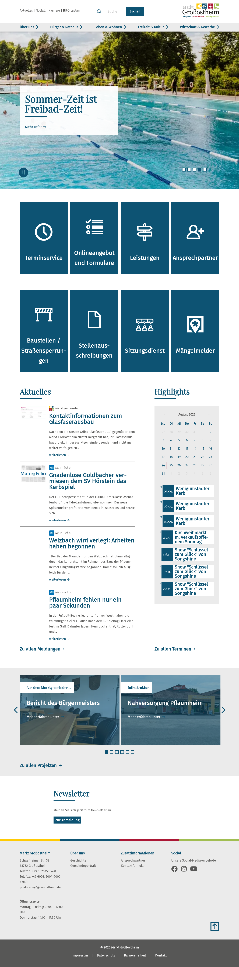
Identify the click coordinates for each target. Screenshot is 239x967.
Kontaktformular (133, 866)
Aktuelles (26, 10)
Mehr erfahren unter (43, 717)
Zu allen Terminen (172, 649)
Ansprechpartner (133, 860)
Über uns (27, 27)
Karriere (54, 10)
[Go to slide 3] (194, 171)
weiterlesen (57, 455)
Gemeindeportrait (83, 866)
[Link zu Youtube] (193, 870)
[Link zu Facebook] (174, 870)
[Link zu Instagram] (184, 870)
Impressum (80, 955)
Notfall (40, 10)
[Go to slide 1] (184, 171)
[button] (165, 414)
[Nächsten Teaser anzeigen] (223, 709)
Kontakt (161, 955)
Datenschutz (106, 955)
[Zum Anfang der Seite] (214, 926)
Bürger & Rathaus (64, 27)
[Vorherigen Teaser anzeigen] (16, 709)
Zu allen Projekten (39, 765)
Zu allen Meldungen (40, 649)
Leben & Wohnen (108, 27)
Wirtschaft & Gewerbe (197, 27)
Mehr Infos (33, 127)
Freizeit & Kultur (151, 27)
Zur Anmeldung (67, 820)
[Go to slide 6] (133, 754)
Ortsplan (73, 10)
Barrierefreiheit (135, 955)
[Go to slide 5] (205, 171)
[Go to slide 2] (189, 171)
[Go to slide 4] (200, 171)
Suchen (135, 11)
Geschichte (78, 860)
